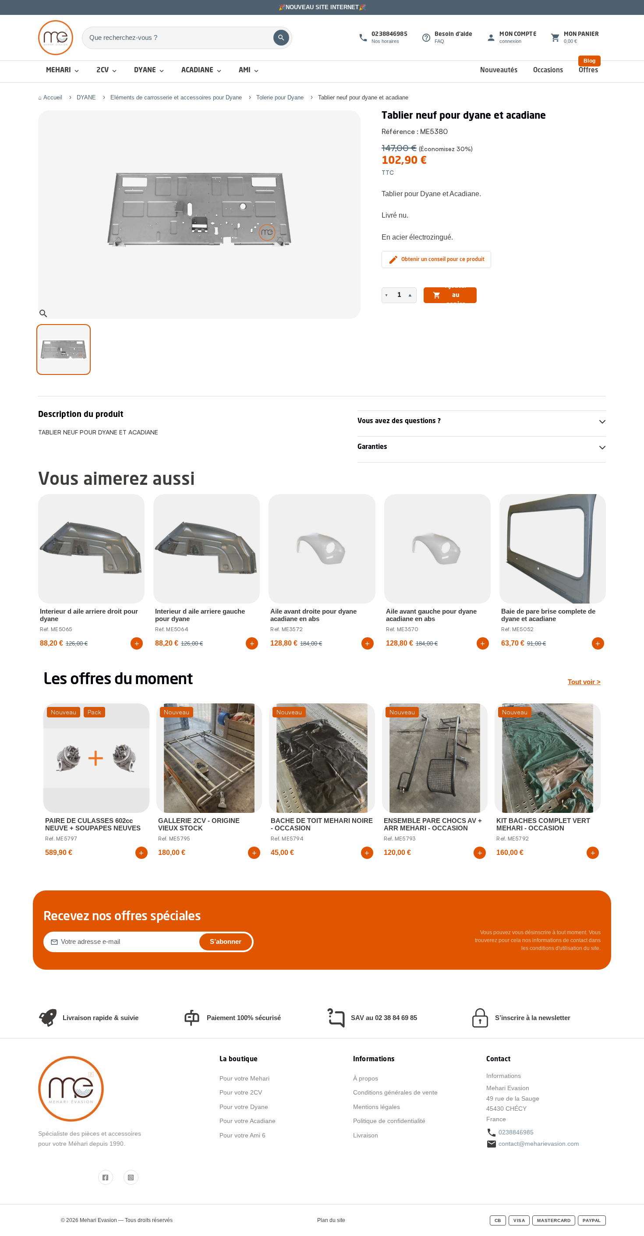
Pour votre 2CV (240, 1092)
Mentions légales (376, 1106)
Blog (589, 61)
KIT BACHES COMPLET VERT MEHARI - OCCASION (543, 824)
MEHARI (63, 71)
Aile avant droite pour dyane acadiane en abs (313, 615)
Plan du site (331, 1220)
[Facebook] (105, 1177)
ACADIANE (202, 71)
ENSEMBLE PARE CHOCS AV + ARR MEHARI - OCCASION (433, 824)
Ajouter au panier (450, 295)
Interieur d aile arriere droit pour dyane (89, 615)
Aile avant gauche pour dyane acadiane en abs (431, 615)
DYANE (150, 71)
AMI (249, 71)
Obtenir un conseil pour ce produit (436, 259)
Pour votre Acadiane (247, 1120)
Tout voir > (584, 681)
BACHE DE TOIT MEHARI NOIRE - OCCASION (322, 824)
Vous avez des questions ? (399, 421)
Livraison (365, 1135)
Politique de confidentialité (389, 1120)
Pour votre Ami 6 (242, 1135)
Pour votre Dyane (243, 1106)
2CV (107, 71)
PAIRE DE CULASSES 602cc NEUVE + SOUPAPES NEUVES (93, 824)
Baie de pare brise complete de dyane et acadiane (548, 615)
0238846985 (516, 1132)
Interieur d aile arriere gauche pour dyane (200, 615)
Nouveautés (498, 70)
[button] (387, 295)
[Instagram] (131, 1177)
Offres (588, 70)
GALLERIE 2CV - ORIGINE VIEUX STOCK (199, 824)
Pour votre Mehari (244, 1078)
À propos (365, 1078)
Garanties (372, 447)
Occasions (548, 70)
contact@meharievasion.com (539, 1143)
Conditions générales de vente (395, 1092)
